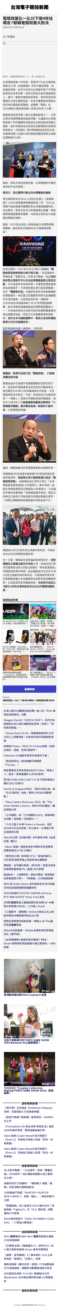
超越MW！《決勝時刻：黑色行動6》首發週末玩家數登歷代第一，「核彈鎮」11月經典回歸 (29, 876)
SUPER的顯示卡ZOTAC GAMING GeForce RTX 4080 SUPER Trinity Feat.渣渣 (27, 895)
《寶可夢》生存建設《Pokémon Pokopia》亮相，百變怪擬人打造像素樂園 (29, 1109)
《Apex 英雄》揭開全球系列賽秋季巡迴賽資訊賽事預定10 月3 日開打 (28, 848)
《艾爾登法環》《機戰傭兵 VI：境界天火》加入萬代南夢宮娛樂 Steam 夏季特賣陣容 (28, 1247)
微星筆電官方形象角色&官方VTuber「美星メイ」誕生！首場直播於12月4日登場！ (29, 772)
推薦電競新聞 (10, 600)
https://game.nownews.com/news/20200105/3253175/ (24, 704)
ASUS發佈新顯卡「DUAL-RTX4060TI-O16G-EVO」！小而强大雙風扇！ (29, 1220)
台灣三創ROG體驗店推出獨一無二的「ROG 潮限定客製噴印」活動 (29, 712)
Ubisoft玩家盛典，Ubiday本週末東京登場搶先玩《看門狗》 (28, 932)
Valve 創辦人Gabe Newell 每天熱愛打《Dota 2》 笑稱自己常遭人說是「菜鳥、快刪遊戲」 (28, 1139)
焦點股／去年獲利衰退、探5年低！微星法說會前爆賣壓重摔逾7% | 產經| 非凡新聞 (29, 867)
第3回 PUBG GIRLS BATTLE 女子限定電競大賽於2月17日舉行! (29, 781)
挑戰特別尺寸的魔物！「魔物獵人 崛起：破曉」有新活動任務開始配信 (28, 1185)
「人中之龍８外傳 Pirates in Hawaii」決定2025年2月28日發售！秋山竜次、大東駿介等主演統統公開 (29, 828)
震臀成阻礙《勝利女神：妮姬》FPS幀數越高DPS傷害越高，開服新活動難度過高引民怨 (29, 1266)
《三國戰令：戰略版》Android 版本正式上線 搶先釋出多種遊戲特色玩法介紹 (29, 913)
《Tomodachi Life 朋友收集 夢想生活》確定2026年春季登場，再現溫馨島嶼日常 (29, 1128)
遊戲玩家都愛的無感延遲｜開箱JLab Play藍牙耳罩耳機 (28, 923)
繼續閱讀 (30, 689)
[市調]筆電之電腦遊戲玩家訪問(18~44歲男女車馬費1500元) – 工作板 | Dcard (29, 904)
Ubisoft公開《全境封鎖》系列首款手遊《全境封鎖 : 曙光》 (29, 839)
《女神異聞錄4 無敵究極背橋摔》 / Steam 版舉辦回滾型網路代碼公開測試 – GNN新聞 (29, 943)
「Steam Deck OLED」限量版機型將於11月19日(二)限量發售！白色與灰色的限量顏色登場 (29, 736)
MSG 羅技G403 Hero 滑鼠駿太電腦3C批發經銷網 (28, 1238)
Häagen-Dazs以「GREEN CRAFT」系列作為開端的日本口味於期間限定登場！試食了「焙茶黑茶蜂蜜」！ (29, 723)
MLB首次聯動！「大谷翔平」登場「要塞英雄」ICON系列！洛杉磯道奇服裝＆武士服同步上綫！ (28, 1174)
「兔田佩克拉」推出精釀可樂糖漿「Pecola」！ (22, 763)
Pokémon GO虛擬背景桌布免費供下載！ (27, 755)
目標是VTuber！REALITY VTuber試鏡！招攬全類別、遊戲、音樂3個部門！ (29, 748)
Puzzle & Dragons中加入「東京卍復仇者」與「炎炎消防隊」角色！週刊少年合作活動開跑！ (29, 792)
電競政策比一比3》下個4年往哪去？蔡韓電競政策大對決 (28, 700)
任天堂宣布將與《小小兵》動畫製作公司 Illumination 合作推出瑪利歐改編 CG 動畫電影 (28, 1277)
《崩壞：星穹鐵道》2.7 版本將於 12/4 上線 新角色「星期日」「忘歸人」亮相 (28, 1256)
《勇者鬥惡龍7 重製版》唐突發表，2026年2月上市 (28, 1119)
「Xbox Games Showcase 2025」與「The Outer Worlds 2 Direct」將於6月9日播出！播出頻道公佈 (29, 805)
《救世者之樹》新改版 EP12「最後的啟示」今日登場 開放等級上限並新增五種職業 (28, 858)
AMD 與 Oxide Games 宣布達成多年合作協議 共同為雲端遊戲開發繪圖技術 (29, 885)
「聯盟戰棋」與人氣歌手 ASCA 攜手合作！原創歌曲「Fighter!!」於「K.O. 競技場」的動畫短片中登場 (29, 1209)
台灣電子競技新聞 (29, 6)
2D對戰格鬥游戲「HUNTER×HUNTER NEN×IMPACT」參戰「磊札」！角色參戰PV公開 (29, 1196)
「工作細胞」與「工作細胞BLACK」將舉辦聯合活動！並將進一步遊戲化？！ (29, 817)
